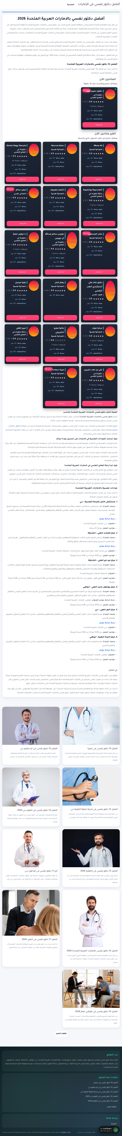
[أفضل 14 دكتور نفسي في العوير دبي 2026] (31, 787)
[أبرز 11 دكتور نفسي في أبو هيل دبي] (31, 848)
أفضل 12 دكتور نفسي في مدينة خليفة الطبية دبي (94, 809)
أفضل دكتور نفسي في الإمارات (99, 4)
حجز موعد (98, 125)
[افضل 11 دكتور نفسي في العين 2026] (31, 913)
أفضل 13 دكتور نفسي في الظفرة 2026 (99, 871)
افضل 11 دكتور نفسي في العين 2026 (39, 939)
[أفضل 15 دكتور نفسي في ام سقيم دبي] (31, 726)
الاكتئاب (11, 426)
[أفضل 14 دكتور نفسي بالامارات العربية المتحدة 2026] (91, 918)
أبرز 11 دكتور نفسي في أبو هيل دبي (41, 871)
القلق (17, 426)
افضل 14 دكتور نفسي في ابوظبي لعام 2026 (96, 1012)
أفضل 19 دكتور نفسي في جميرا (102, 749)
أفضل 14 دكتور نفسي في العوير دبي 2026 (37, 810)
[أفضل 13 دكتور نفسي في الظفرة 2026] (91, 848)
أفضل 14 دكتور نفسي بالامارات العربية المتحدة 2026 (92, 951)
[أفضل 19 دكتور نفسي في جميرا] (91, 726)
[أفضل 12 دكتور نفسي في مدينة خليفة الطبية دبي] (91, 787)
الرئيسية (70, 5)
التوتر (114, 430)
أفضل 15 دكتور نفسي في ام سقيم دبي (38, 749)
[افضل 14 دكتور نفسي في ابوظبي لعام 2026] (91, 989)
